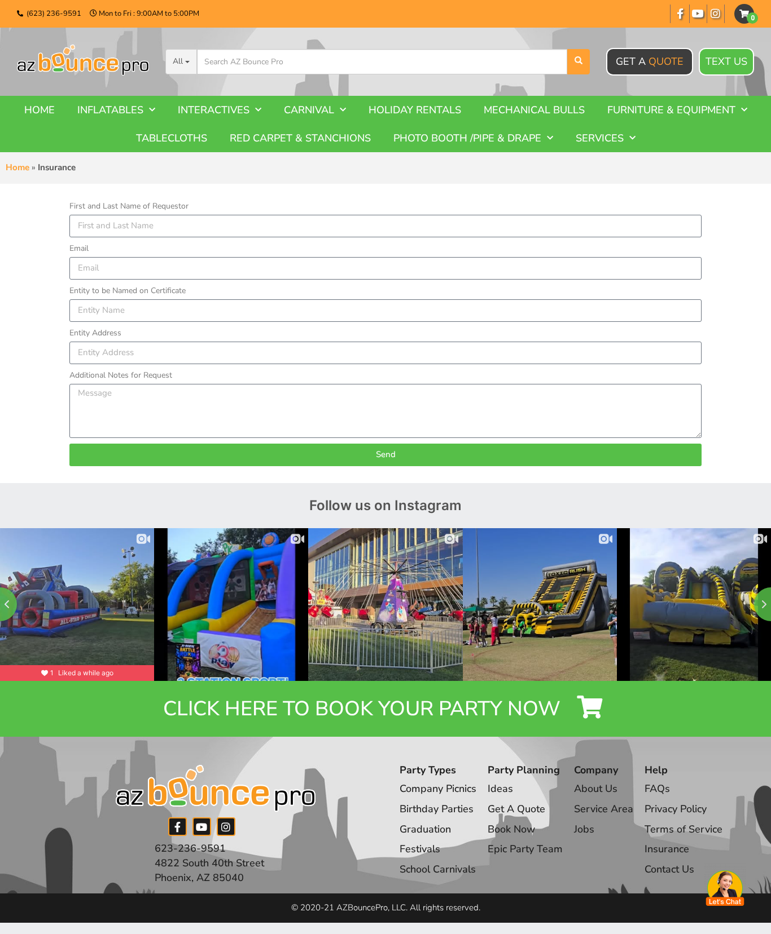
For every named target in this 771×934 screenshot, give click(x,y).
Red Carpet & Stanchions (300, 138)
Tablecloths (171, 138)
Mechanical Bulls (534, 110)
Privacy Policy (676, 809)
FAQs (657, 788)
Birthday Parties (437, 809)
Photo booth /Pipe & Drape (467, 138)
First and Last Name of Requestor (129, 206)
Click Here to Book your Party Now (364, 709)
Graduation (425, 829)
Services (600, 138)
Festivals (420, 849)
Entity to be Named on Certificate (127, 290)
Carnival (309, 110)
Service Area (603, 809)
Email (79, 248)
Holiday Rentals (415, 110)
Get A (650, 61)
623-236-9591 (190, 848)
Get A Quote (516, 809)
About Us (595, 788)
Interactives (213, 110)
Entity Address (95, 332)
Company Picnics (438, 788)
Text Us (726, 61)
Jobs (584, 829)
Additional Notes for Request (120, 375)
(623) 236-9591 (54, 13)
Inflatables (110, 110)
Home (39, 110)
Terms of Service (683, 829)
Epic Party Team (525, 849)
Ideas (500, 788)
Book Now (511, 829)
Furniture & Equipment (671, 110)
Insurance (667, 849)
